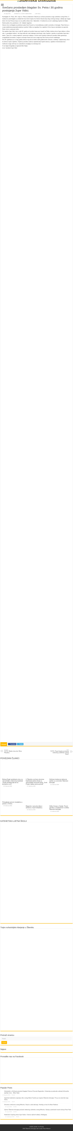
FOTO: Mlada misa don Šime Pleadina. (13, 751)
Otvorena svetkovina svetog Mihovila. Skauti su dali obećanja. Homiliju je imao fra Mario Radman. (31, 1104)
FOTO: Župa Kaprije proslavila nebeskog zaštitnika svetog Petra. (59, 752)
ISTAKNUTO (17, 13)
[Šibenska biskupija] (36, 1)
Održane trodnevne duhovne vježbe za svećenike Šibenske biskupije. (58, 780)
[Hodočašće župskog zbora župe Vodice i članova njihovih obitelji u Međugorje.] (2, 1115)
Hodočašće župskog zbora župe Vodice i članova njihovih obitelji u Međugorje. (25, 1114)
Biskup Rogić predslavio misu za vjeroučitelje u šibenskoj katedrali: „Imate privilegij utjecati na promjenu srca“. (12, 781)
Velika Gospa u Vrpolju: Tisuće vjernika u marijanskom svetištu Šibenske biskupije (59, 807)
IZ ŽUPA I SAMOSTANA (26, 13)
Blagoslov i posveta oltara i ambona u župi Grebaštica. (34, 806)
